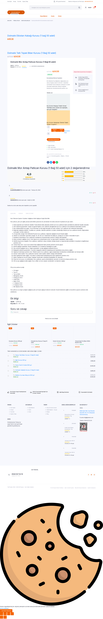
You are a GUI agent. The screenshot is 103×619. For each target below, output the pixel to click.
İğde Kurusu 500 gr (20, 360)
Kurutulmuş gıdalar (25, 20)
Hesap (14, 1)
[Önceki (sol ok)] (1, 617)
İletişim (48, 411)
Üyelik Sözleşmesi (92, 487)
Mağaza (62, 156)
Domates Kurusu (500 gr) (15, 341)
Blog (48, 414)
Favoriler (19, 1)
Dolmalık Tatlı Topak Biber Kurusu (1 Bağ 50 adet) (31, 53)
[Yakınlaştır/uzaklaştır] (1, 613)
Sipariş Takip (25, 1)
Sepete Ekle (55, 130)
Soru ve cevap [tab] (29, 213)
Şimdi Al (61, 130)
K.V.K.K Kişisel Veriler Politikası (56, 487)
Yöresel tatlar (16, 20)
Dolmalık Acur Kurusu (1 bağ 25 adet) (39, 341)
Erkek (59, 16)
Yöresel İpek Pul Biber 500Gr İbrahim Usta (82, 341)
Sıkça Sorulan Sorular (52, 407)
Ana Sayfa (9, 1)
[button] (67, 131)
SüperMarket (43, 16)
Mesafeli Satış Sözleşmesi (80, 487)
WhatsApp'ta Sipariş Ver (53, 139)
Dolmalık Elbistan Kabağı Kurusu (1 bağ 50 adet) (31, 35)
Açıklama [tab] (13, 213)
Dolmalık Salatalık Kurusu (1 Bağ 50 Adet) (27, 370)
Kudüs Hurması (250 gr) (59, 341)
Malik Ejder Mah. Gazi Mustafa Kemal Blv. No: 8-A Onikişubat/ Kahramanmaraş (87, 412)
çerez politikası (4, 608)
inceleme (24, 67)
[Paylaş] (8, 613)
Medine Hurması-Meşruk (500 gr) (25, 375)
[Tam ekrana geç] (5, 613)
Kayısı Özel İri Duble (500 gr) (23, 365)
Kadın (52, 16)
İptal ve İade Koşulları (69, 487)
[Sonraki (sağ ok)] (5, 617)
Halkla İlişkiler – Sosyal (52, 409)
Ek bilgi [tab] (21, 213)
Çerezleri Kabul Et (6, 610)
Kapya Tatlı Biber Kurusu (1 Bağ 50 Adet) (27, 355)
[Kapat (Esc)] (12, 613)
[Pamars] (16, 7)
